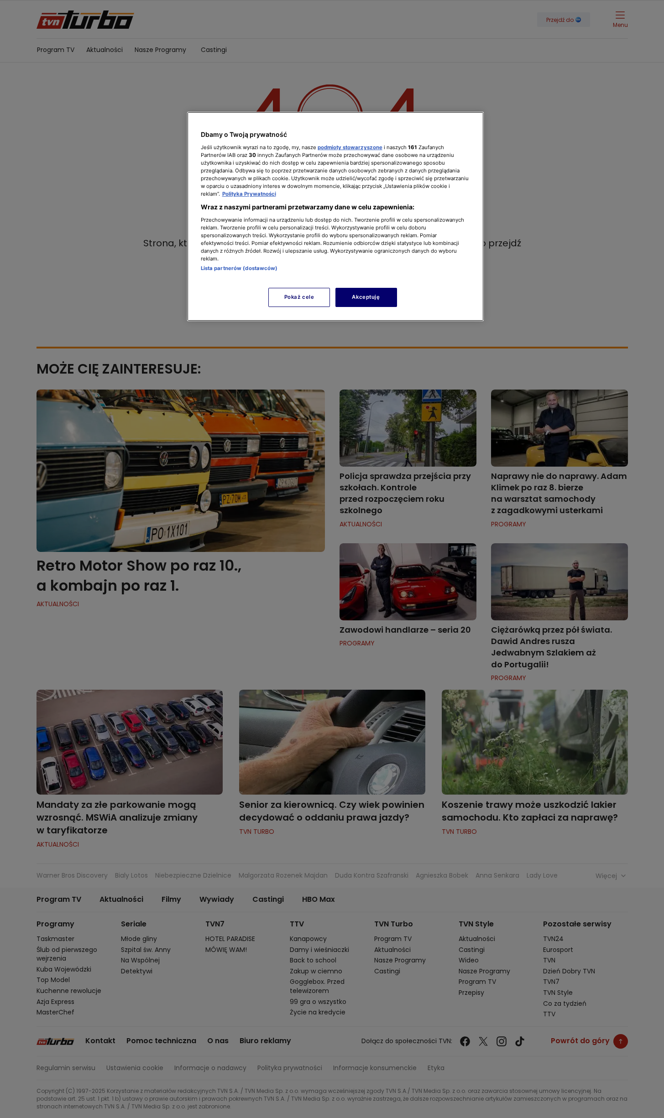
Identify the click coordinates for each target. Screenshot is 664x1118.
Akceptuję (366, 297)
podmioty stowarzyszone (350, 147)
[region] (335, 216)
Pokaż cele (299, 297)
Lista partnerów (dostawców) (239, 268)
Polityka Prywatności (249, 194)
